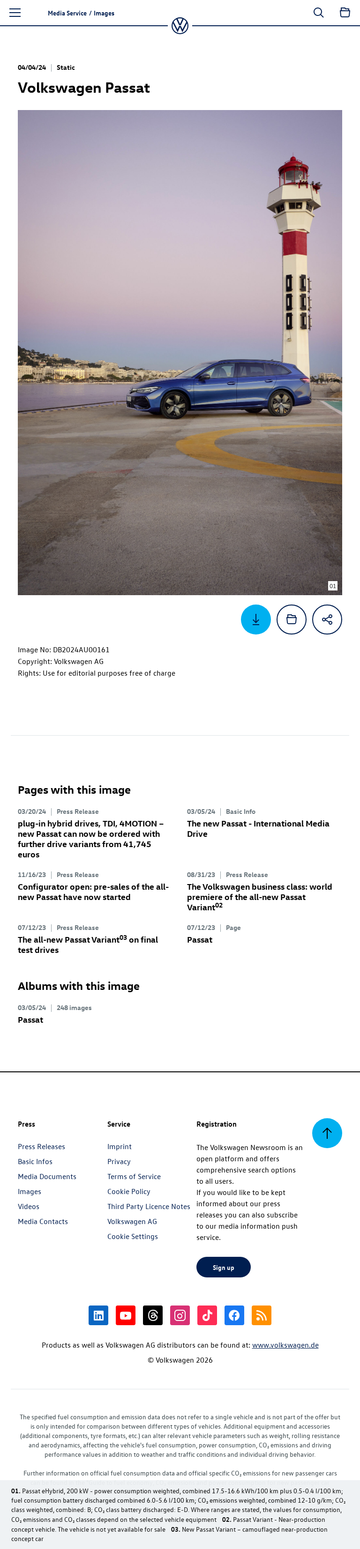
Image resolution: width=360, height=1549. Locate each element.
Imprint (119, 1146)
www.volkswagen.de (285, 1345)
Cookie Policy (128, 1191)
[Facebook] (234, 1315)
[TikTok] (207, 1315)
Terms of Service (134, 1176)
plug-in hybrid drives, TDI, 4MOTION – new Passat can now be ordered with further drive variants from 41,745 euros (91, 838)
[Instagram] (180, 1315)
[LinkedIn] (98, 1315)
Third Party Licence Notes (148, 1206)
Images (29, 1191)
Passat (199, 939)
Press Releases (41, 1146)
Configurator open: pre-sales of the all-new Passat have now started (93, 891)
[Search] (318, 12)
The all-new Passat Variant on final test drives (88, 944)
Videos (28, 1206)
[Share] (327, 619)
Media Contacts (43, 1221)
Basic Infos (35, 1161)
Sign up (223, 1267)
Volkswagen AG (132, 1221)
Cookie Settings (132, 1236)
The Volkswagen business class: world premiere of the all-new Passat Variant (259, 896)
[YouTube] (125, 1315)
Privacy (119, 1161)
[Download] (256, 619)
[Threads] (153, 1315)
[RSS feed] (261, 1315)
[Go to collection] (345, 12)
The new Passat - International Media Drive (258, 828)
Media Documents (47, 1176)
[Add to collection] (292, 619)
